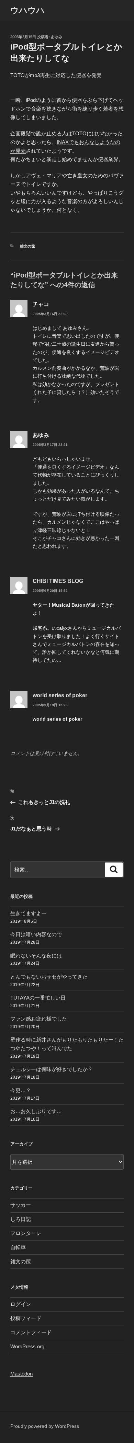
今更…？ (20, 1090)
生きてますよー (28, 913)
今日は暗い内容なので (36, 934)
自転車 (18, 1247)
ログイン (20, 1304)
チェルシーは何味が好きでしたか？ (51, 1069)
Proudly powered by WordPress (44, 1426)
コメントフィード (31, 1332)
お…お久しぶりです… (36, 1111)
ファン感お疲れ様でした (38, 1019)
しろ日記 (20, 1219)
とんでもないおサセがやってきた (49, 977)
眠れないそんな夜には (36, 956)
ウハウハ (27, 10)
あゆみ (56, 37)
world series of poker (60, 695)
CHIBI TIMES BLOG (58, 581)
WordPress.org (27, 1346)
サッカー (20, 1205)
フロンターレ (25, 1233)
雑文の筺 (27, 246)
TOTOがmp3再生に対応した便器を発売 (56, 75)
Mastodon (21, 1374)
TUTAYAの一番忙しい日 (38, 998)
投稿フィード (25, 1318)
